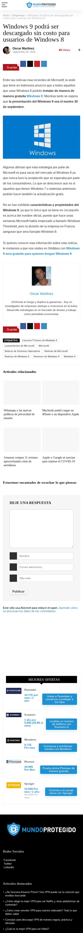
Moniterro (30, 739)
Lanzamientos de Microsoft (19, 345)
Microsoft (44, 345)
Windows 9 (35, 96)
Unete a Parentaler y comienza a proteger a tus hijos (59, 699)
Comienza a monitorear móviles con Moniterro (58, 748)
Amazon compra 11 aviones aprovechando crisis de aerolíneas (21, 461)
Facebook (9, 859)
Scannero (30, 714)
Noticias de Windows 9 (17, 356)
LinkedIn (8, 867)
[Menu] (4, 5)
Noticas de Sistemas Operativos (22, 351)
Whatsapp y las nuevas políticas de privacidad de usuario (19, 414)
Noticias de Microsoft (56, 351)
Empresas (18, 15)
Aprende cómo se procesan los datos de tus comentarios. (40, 609)
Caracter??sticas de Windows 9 (39, 340)
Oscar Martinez (23, 48)
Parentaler (30, 689)
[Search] (77, 5)
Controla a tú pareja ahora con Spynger (61, 792)
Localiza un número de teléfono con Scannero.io (61, 724)
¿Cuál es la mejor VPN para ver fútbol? (27, 928)
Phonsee (29, 761)
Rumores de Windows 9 (46, 356)
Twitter (7, 863)
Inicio (6, 15)
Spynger (29, 783)
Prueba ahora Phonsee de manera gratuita (58, 770)
